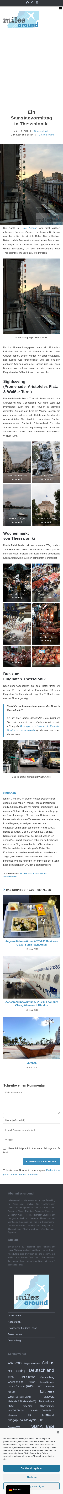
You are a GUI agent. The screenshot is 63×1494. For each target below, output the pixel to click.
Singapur (48, 1414)
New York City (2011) (17, 1410)
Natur (11, 1405)
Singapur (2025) (14, 1427)
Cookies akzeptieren (31, 1468)
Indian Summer (47, 1382)
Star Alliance (42, 1426)
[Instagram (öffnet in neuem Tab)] (36, 2)
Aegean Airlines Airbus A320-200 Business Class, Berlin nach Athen (31, 943)
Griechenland (41, 131)
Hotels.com (13, 730)
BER (10, 1371)
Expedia (54, 726)
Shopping (12, 1415)
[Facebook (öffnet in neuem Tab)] (27, 2)
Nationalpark (46, 1401)
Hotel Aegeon (29, 228)
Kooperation (14, 1321)
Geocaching (14, 1340)
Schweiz (34, 1410)
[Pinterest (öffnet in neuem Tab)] (32, 2)
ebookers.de (42, 726)
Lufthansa (47, 1391)
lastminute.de (28, 730)
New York (27, 1406)
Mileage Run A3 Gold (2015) (33, 873)
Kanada (11, 1392)
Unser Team (14, 1315)
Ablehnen (32, 1477)
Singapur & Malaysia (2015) (27, 1420)
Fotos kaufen (15, 1334)
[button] (58, 1432)
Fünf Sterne (27, 1377)
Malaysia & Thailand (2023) (22, 1401)
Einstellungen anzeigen (31, 1486)
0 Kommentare (46, 135)
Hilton (31, 1381)
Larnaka (31, 1062)
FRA (11, 1377)
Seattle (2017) (48, 1410)
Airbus (48, 1362)
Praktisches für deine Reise (22, 1328)
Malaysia (48, 1396)
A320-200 (15, 1363)
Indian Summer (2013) (20, 1386)
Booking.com (27, 726)
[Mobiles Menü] (60, 8)
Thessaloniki (9, 876)
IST (40, 1386)
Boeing (20, 1370)
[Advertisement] (31, 65)
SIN (29, 1415)
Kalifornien (50, 1387)
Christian (9, 793)
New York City (47, 1406)
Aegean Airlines (32, 1363)
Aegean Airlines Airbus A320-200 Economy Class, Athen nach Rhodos (31, 1004)
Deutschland (41, 1370)
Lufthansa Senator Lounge (19, 1397)
